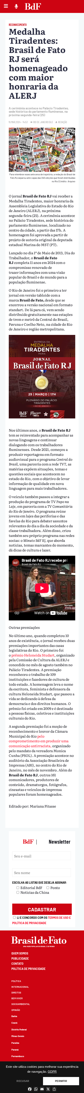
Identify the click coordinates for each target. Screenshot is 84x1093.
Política (16, 981)
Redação (62, 122)
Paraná (15, 1049)
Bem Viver (17, 998)
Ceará (14, 1022)
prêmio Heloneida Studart (32, 655)
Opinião (15, 1010)
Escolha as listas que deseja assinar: (39, 882)
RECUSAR (23, 1081)
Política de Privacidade (28, 968)
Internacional (20, 986)
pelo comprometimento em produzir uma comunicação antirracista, (39, 740)
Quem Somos (19, 953)
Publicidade (20, 958)
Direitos (16, 992)
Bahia (14, 1016)
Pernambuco (17, 1056)
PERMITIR (61, 1081)
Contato (17, 963)
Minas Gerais (17, 1036)
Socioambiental (20, 1004)
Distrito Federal (19, 1029)
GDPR (52, 1071)
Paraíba (15, 1042)
